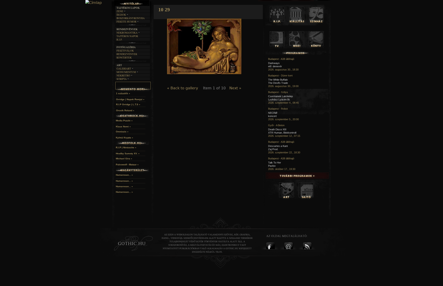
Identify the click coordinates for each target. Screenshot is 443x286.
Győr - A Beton (276, 125)
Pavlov (272, 165)
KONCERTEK (124, 57)
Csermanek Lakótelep (280, 96)
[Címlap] (93, 3)
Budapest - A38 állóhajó (281, 59)
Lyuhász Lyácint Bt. (279, 99)
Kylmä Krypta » (124, 137)
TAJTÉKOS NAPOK (127, 36)
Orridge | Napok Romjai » (130, 99)
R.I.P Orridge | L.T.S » (128, 104)
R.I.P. (119, 39)
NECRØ (272, 112)
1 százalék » (123, 93)
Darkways (274, 63)
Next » (235, 88)
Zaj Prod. (273, 149)
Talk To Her (274, 162)
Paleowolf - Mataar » (127, 164)
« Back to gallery (182, 88)
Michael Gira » (124, 158)
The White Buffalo (278, 79)
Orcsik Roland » (125, 110)
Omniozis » (122, 131)
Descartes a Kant (278, 146)
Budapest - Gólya (278, 92)
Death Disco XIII (277, 129)
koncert (272, 116)
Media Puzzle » (124, 120)
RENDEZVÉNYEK (127, 54)
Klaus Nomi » (123, 126)
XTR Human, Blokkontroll (282, 132)
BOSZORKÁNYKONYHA (131, 18)
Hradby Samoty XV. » (128, 153)
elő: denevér (275, 66)
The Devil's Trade (278, 83)
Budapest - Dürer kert (280, 75)
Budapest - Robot (278, 108)
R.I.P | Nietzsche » (126, 147)
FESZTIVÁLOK (125, 50)
